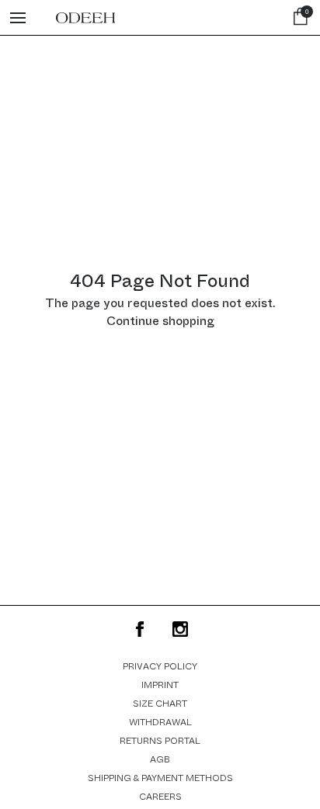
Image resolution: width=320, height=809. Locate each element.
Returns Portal (160, 741)
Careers (160, 797)
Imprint (160, 685)
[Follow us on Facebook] (140, 629)
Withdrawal (160, 722)
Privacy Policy (160, 666)
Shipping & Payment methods (160, 778)
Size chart (160, 703)
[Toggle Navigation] (18, 18)
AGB (160, 759)
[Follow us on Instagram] (180, 629)
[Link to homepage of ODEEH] (85, 17)
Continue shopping (160, 321)
